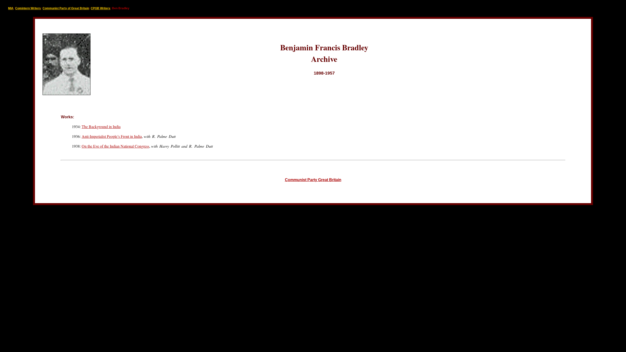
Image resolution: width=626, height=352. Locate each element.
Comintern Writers (28, 8)
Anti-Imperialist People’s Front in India (112, 136)
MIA (10, 8)
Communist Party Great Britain (313, 180)
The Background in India (101, 126)
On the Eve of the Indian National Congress (115, 146)
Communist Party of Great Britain (66, 8)
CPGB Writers (100, 8)
